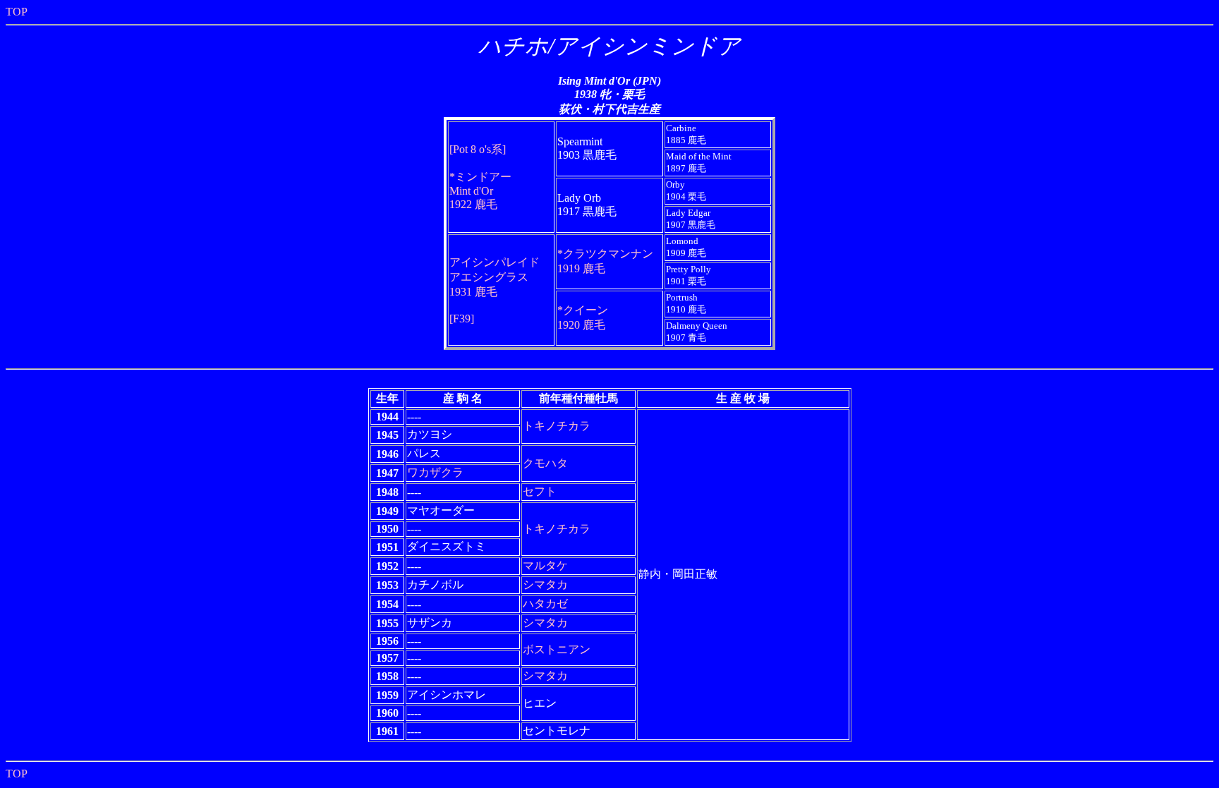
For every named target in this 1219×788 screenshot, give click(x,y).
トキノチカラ (556, 426)
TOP (17, 12)
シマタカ (545, 584)
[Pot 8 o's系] (477, 149)
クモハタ (545, 463)
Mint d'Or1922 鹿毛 (480, 190)
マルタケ (545, 565)
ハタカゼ (545, 604)
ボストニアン (556, 649)
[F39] (461, 319)
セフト (540, 491)
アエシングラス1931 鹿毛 (494, 277)
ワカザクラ (435, 472)
